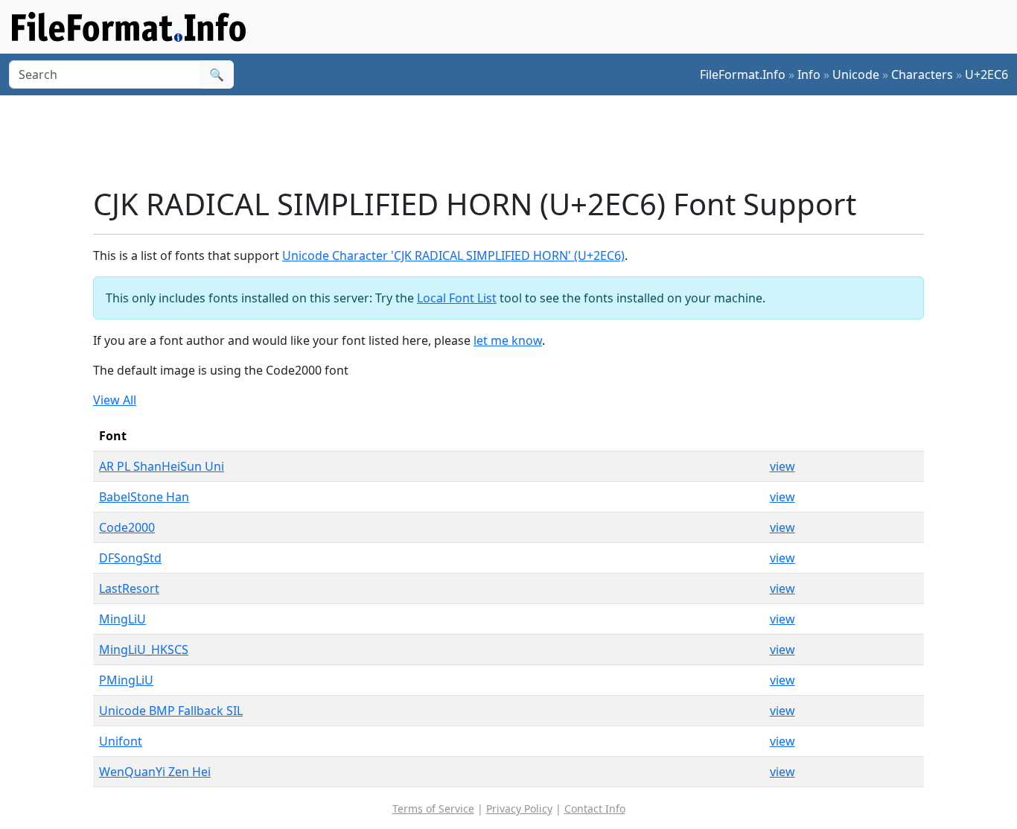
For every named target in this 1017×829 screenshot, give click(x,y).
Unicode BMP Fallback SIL (171, 710)
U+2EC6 (986, 74)
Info (808, 74)
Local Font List (457, 298)
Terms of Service (433, 808)
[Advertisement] (517, 140)
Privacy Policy (519, 808)
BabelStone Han (144, 497)
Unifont (120, 741)
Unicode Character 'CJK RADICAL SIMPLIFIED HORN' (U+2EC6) (453, 255)
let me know (508, 340)
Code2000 (127, 527)
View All (114, 400)
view (782, 466)
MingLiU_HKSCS (143, 649)
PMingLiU (126, 680)
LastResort (129, 588)
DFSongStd (130, 558)
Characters (922, 74)
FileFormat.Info (742, 74)
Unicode (855, 74)
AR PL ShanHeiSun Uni (161, 466)
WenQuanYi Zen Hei (155, 771)
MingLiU (122, 619)
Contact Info (594, 808)
